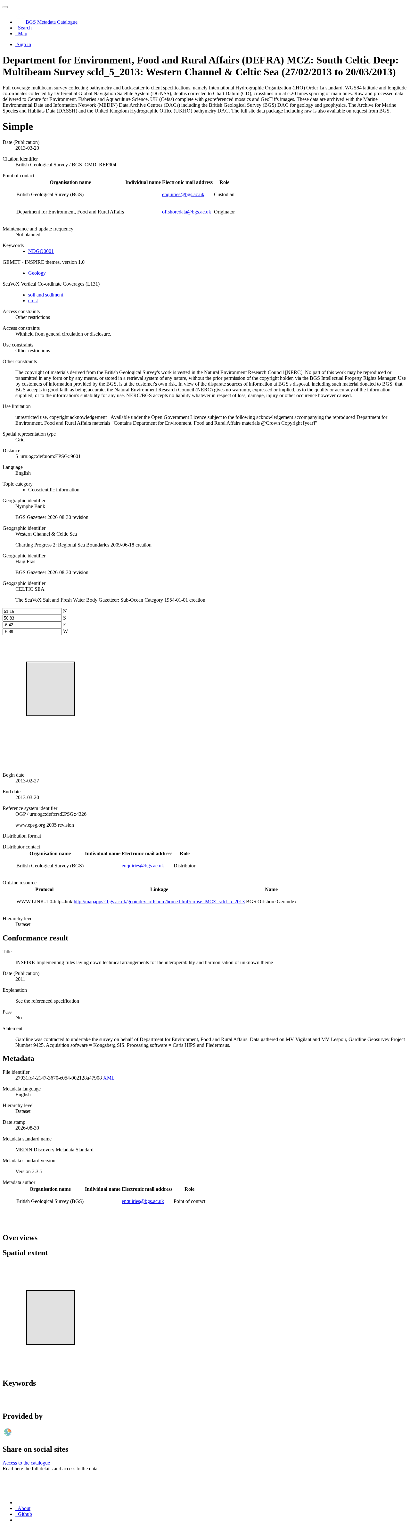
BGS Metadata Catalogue (52, 22)
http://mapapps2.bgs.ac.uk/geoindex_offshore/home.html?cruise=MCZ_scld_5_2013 (159, 901)
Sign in (24, 44)
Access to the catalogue (26, 1462)
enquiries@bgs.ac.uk (183, 194)
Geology (37, 273)
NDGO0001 (41, 251)
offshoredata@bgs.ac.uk (186, 211)
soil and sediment (45, 294)
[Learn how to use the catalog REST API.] (16, 1520)
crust (33, 300)
